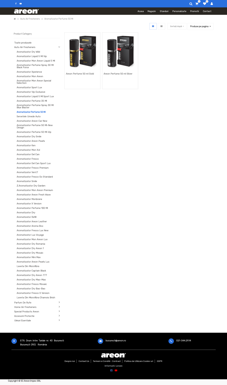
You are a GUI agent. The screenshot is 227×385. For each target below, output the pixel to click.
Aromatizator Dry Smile (29, 136)
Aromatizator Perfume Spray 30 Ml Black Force (35, 66)
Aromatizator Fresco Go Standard (35, 176)
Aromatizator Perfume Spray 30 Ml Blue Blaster (35, 106)
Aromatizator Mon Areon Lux (32, 239)
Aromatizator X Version (29, 203)
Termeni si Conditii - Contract (107, 361)
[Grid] (153, 26)
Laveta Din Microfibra (28, 266)
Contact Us (84, 361)
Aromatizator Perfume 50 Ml (31, 112)
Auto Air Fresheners (24, 47)
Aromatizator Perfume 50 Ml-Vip (34, 132)
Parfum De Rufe (22, 302)
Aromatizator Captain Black (31, 270)
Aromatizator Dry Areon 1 (30, 248)
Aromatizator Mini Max (29, 257)
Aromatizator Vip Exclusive (31, 92)
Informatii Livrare (113, 366)
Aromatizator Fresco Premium (33, 167)
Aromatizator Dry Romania (31, 243)
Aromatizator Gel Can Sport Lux (34, 163)
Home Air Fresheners (25, 307)
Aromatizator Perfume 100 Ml (32, 208)
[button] (177, 26)
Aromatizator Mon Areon (30, 76)
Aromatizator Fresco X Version (33, 293)
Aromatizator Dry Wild (28, 51)
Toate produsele (23, 42)
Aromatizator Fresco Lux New (32, 230)
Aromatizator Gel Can (28, 154)
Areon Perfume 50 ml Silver (118, 73)
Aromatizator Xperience (29, 71)
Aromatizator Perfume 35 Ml (32, 100)
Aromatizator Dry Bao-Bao (31, 288)
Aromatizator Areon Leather (32, 221)
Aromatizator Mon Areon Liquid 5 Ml (36, 60)
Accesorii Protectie (24, 316)
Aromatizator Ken (26, 145)
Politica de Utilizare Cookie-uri (138, 361)
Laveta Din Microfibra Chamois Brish (36, 297)
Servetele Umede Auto (29, 116)
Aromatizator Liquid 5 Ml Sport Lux (35, 96)
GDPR (159, 361)
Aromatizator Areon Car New (32, 121)
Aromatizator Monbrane (29, 199)
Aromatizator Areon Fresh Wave (34, 194)
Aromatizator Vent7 (27, 172)
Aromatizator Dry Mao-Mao (31, 279)
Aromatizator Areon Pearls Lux (33, 261)
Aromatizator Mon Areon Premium (35, 190)
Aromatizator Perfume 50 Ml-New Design (35, 126)
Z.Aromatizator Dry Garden (31, 185)
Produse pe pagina (199, 26)
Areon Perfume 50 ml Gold (80, 73)
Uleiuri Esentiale (22, 320)
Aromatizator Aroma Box (30, 226)
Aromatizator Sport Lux (29, 87)
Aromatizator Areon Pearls (31, 141)
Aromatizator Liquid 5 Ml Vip (32, 56)
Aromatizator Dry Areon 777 (32, 275)
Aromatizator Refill (26, 217)
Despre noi (70, 361)
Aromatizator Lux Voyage (30, 235)
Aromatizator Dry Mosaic (30, 252)
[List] (161, 26)
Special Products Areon (26, 311)
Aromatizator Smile (27, 181)
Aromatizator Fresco (28, 158)
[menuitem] (141, 11)
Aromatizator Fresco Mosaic (32, 284)
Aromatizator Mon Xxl (28, 150)
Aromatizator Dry (26, 212)
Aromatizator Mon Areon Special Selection (34, 81)
